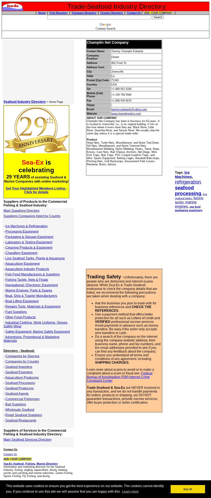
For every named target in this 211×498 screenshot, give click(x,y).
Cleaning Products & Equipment (28, 247)
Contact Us (134, 12)
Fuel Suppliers (16, 312)
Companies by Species (22, 356)
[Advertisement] (105, 32)
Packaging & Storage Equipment (29, 237)
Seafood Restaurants (20, 420)
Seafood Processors (20, 383)
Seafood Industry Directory (25, 101)
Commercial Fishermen (22, 399)
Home (42, 12)
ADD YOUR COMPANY (158, 12)
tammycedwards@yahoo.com (129, 109)
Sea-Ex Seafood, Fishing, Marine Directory (31, 463)
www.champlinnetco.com (126, 113)
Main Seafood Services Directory (28, 439)
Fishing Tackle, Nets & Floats (26, 279)
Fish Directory (59, 12)
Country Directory (112, 12)
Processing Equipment (22, 231)
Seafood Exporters (19, 372)
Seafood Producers (19, 388)
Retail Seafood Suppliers (23, 415)
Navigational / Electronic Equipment (31, 285)
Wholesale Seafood (19, 409)
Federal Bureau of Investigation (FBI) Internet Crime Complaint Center (119, 376)
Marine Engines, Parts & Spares (28, 290)
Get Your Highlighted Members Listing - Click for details (36, 190)
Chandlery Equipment (21, 253)
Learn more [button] (130, 491)
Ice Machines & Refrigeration (26, 226)
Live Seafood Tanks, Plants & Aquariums (35, 258)
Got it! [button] (187, 489)
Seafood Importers (18, 367)
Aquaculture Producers (22, 377)
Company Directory (84, 12)
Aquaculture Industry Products (27, 269)
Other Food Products (20, 317)
